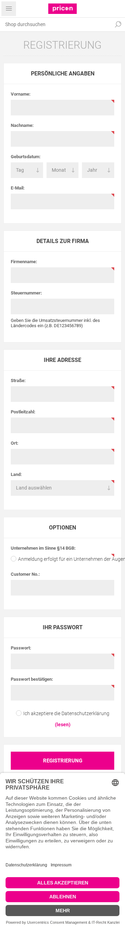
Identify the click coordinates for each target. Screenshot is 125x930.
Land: (16, 474)
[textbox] (55, 24)
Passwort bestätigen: (32, 679)
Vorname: (21, 94)
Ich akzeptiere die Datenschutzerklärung (66, 713)
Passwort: (21, 647)
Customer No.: (25, 574)
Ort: (14, 443)
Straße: (18, 380)
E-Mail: (18, 188)
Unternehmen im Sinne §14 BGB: (43, 548)
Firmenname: (24, 261)
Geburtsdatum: (26, 156)
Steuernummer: (26, 293)
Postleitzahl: (23, 411)
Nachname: (22, 125)
